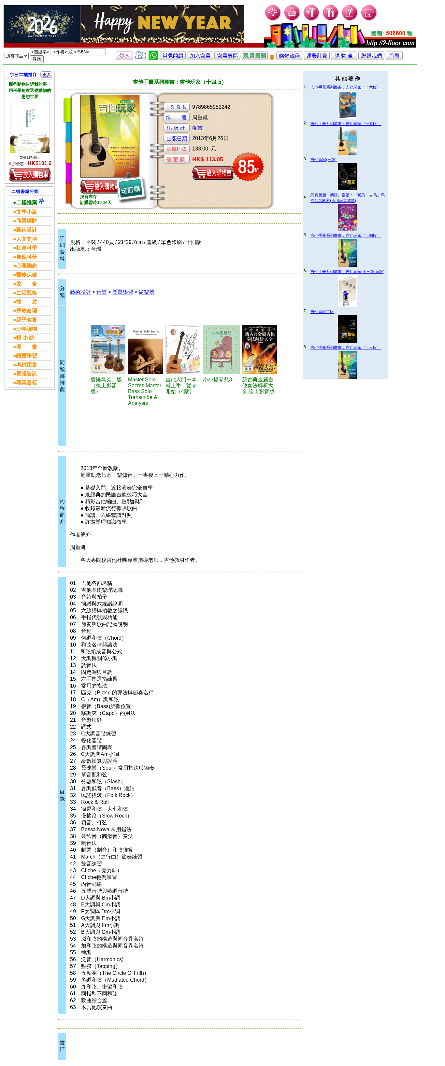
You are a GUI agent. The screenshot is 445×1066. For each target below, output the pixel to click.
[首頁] (369, 19)
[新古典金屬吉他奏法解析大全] (260, 349)
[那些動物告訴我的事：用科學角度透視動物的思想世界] (30, 127)
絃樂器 (146, 292)
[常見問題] (350, 19)
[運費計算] (317, 58)
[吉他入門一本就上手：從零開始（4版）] (183, 349)
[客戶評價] (140, 58)
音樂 (101, 292)
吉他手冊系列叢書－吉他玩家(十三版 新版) (347, 271)
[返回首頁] (394, 58)
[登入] (124, 58)
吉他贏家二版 (322, 311)
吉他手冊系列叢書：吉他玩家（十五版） (345, 123)
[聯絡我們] (371, 58)
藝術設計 (80, 292)
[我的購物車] (292, 19)
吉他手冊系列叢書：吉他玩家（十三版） (345, 347)
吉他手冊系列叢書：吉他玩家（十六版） (345, 87)
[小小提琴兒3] (221, 349)
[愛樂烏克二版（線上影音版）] (108, 349)
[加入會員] (312, 19)
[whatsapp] (153, 58)
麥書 (197, 128)
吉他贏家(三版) (323, 159)
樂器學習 (122, 292)
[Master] (146, 349)
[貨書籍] (255, 58)
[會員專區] (227, 58)
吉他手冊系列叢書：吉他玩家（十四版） (345, 235)
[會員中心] (331, 19)
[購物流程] (289, 58)
